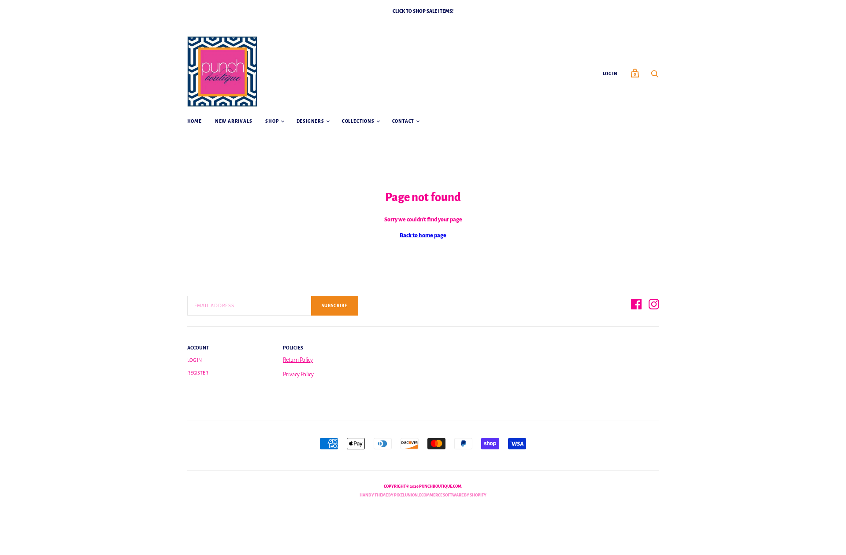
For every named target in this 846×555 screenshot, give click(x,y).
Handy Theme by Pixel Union (389, 495)
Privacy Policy (298, 374)
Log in (194, 360)
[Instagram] (654, 305)
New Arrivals (233, 121)
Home (194, 121)
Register (197, 372)
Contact (403, 121)
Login (610, 73)
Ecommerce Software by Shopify (452, 495)
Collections (358, 121)
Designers (310, 121)
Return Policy (298, 360)
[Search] (654, 77)
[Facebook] (636, 305)
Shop (271, 121)
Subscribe (335, 305)
